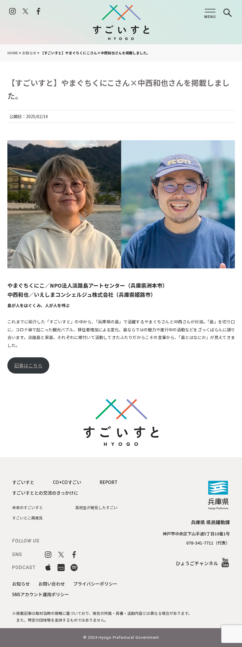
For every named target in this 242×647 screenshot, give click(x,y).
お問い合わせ (51, 584)
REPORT (108, 482)
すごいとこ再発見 (27, 518)
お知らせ (21, 584)
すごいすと (23, 482)
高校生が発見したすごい (96, 507)
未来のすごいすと (27, 507)
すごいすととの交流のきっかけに (45, 493)
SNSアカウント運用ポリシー (40, 594)
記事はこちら (28, 365)
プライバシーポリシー (95, 584)
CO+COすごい (67, 482)
